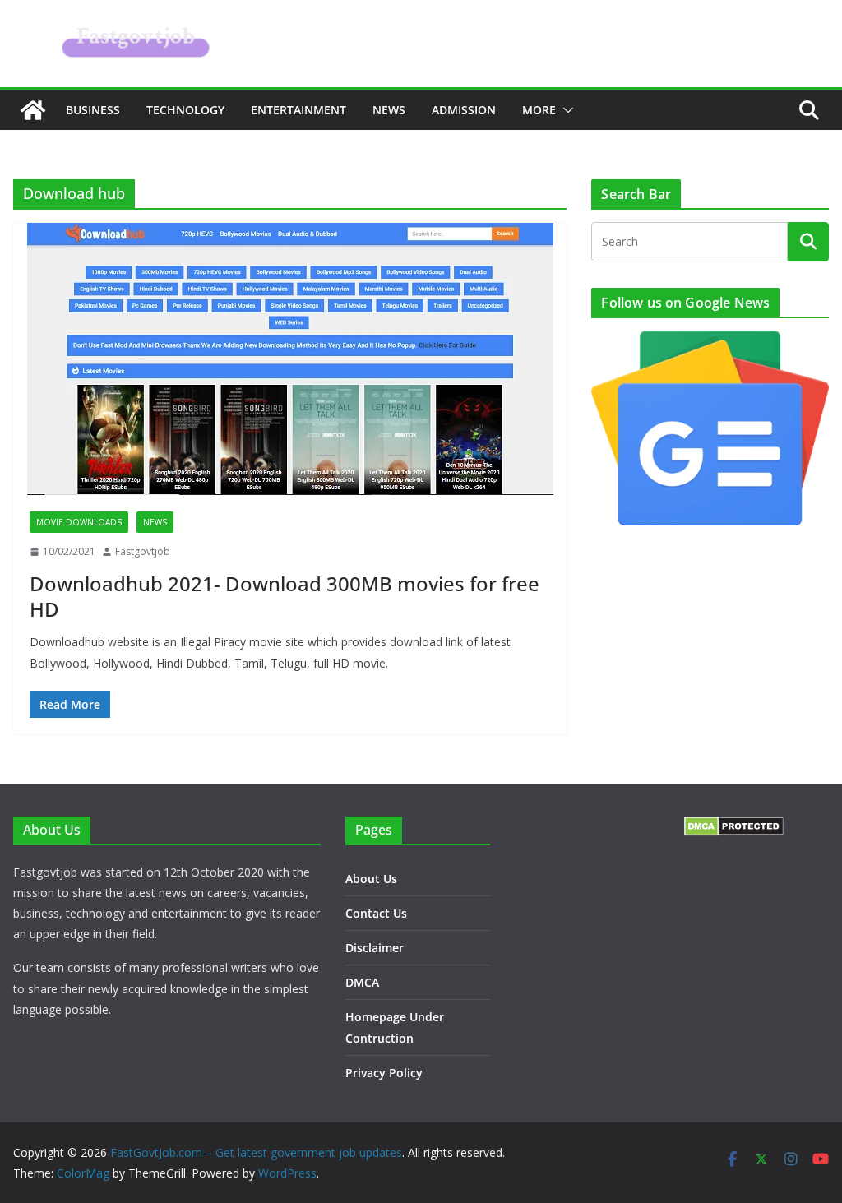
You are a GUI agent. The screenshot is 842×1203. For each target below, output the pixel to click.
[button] (565, 110)
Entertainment (298, 110)
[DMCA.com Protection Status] (734, 827)
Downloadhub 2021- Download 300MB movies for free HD (284, 596)
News (388, 110)
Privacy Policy (384, 1072)
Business (93, 110)
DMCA (362, 982)
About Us (371, 878)
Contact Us (376, 913)
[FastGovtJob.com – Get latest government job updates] (33, 110)
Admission (464, 110)
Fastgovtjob (142, 551)
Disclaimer (374, 947)
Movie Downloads (79, 522)
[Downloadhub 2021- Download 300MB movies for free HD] (290, 359)
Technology (185, 110)
